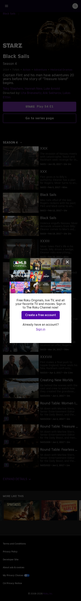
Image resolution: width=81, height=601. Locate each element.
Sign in (40, 329)
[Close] (67, 262)
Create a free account (40, 315)
